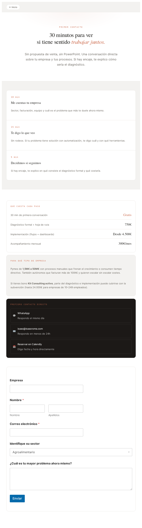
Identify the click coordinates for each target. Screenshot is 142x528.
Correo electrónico (25, 424)
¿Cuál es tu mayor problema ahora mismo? (41, 463)
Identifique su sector (25, 443)
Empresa (16, 380)
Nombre (15, 415)
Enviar (17, 498)
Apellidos (53, 415)
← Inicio (13, 7)
